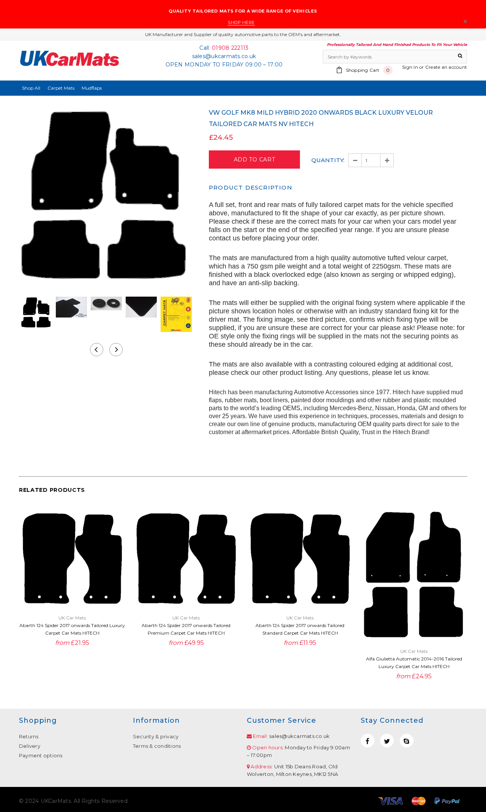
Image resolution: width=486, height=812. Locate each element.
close (465, 21)
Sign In (410, 67)
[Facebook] (367, 740)
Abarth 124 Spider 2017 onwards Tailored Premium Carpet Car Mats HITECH (186, 629)
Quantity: (327, 160)
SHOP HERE (241, 22)
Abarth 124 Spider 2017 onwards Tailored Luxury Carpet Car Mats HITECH (72, 629)
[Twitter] (387, 740)
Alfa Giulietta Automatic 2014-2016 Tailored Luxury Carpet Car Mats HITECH (414, 662)
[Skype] (406, 740)
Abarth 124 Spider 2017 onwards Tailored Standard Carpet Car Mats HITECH (300, 629)
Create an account (446, 67)
